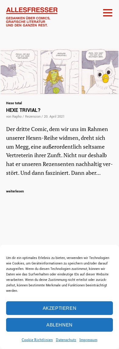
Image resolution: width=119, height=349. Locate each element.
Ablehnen (59, 324)
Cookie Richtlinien (37, 339)
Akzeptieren (60, 308)
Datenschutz (66, 339)
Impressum (88, 339)
